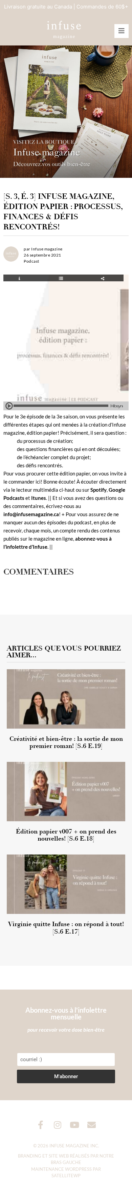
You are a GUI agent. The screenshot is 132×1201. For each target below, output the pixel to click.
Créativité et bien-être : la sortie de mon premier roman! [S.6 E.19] (66, 742)
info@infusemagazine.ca (31, 514)
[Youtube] (74, 1125)
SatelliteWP (66, 1175)
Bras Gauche (66, 1162)
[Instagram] (57, 1125)
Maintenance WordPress (61, 1169)
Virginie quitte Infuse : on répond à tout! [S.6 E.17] (66, 927)
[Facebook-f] (41, 1125)
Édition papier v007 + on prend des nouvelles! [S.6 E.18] (66, 835)
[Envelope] (91, 1125)
